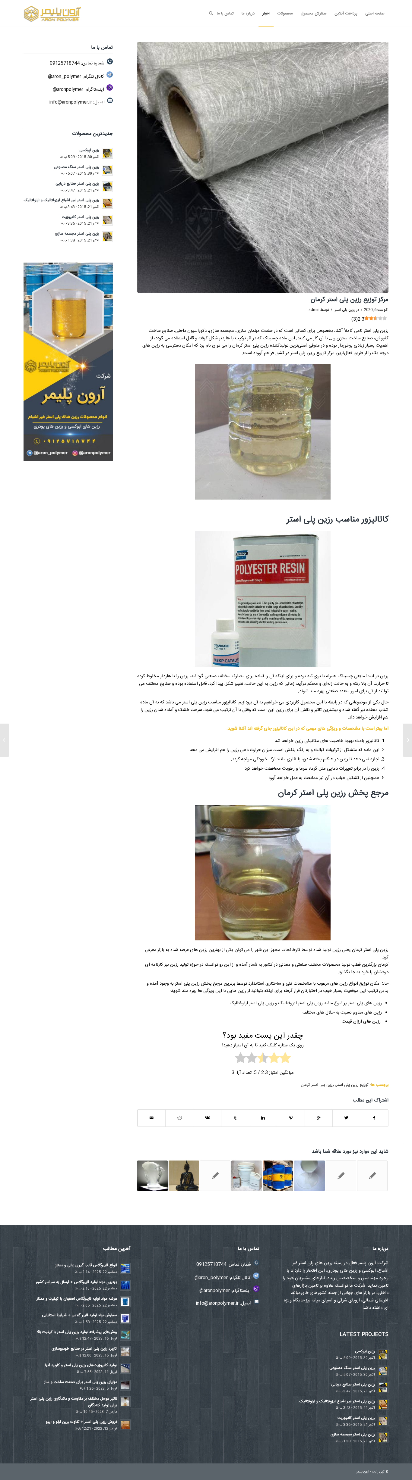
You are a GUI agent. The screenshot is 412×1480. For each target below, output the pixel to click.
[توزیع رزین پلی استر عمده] (341, 1176)
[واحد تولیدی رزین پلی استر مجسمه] (407, 740)
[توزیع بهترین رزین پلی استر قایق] (246, 1176)
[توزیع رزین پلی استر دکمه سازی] (152, 1176)
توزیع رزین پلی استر (352, 1085)
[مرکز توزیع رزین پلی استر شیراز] (278, 1176)
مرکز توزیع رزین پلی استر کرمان (349, 299)
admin (314, 310)
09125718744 (65, 63)
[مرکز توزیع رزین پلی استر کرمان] (262, 167)
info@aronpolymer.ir (70, 102)
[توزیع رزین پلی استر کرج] (215, 1176)
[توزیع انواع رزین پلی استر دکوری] (184, 1176)
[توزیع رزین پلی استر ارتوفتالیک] (309, 1176)
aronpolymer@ (68, 89)
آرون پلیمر (362, 1472)
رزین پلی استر (345, 310)
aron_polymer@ (64, 76)
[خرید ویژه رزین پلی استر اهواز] (372, 1176)
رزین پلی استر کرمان (317, 1085)
